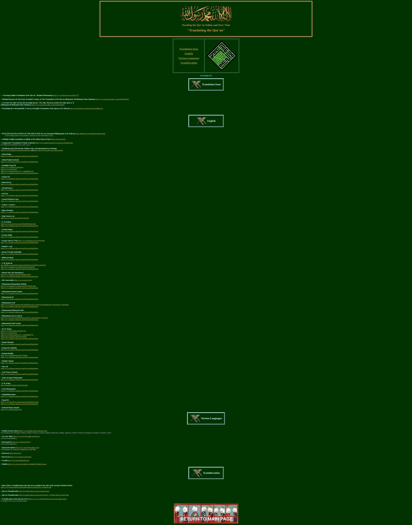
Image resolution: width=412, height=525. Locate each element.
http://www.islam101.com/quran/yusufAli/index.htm (19, 402)
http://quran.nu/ (15, 453)
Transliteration (188, 62)
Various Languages (188, 58)
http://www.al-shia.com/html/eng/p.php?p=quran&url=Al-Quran (24, 318)
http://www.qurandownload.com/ (27, 447)
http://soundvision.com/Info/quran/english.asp (86, 108)
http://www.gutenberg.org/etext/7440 (31, 241)
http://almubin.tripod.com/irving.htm (14, 385)
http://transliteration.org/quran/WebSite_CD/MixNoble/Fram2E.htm (44, 495)
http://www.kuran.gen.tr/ (21, 442)
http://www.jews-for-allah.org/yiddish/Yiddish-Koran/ (27, 464)
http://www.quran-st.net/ (23, 280)
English (189, 53)
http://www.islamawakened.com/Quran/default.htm (54, 143)
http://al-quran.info (58, 139)
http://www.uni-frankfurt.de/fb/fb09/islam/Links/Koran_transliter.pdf (26, 487)
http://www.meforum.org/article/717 (66, 95)
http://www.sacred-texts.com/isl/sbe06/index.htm (18, 224)
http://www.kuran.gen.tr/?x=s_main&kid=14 (17, 171)
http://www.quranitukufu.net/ (18, 460)
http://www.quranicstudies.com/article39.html (112, 99)
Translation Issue (188, 48)
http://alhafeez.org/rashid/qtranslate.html (90, 134)
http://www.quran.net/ (9, 169)
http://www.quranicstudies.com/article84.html (47, 105)
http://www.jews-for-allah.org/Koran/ (26, 436)
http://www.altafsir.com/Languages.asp (33, 431)
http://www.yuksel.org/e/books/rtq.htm (15, 218)
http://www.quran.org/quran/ (20, 457)
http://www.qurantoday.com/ (11, 409)
